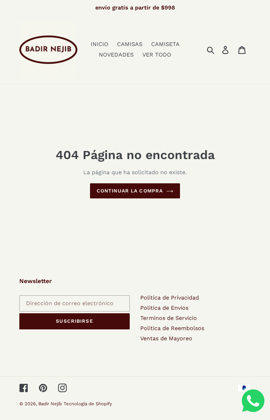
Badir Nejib (50, 403)
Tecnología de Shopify (88, 403)
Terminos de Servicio (168, 318)
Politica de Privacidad (169, 297)
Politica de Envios (164, 307)
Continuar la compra (130, 190)
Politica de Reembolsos (172, 328)
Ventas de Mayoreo (166, 338)
